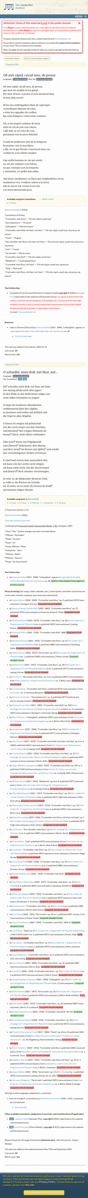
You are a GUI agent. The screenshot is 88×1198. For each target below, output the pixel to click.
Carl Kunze (17, 829)
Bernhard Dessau (19, 640)
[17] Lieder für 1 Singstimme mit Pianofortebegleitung (59, 930)
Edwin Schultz (18, 991)
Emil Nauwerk (18, 906)
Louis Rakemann (19, 955)
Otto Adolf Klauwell (21, 793)
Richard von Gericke (21, 697)
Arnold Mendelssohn (21, 873)
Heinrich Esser (18, 652)
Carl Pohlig (17, 930)
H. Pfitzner (34, 503)
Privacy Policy (47, 1181)
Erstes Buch (15, 581)
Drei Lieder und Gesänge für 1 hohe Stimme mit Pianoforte (38, 821)
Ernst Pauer (17, 914)
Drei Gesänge (62, 1072)
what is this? (32, 499)
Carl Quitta (17, 943)
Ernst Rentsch (18, 963)
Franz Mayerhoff (19, 861)
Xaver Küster (18, 841)
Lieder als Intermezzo (34, 581)
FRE (24, 379)
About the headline (13, 515)
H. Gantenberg (18, 689)
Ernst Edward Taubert (21, 1020)
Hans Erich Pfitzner (20, 922)
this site (29, 1184)
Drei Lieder (15, 692)
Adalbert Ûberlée (19, 1060)
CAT (20, 379)
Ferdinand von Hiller (21, 705)
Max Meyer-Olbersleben (23, 882)
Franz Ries (16, 971)
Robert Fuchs (18, 664)
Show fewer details (12, 58)
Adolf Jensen (17, 741)
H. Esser (12, 503)
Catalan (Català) (21, 1119)
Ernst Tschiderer (19, 1048)
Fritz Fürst (16, 677)
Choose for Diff (12, 364)
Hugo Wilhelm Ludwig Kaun (24, 765)
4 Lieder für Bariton (71, 971)
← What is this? (45, 199)
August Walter (18, 1072)
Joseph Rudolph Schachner (24, 979)
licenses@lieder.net (63, 39)
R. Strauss (61, 503)
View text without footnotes (17, 520)
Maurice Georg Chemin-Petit (25, 608)
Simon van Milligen (20, 894)
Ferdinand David (19, 620)
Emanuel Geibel (19, 577)
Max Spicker (17, 1003)
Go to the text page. (23, 336)
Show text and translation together (36, 58)
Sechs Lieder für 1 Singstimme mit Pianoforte (35, 680)
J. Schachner (48, 503)
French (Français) (21, 1127)
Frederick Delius (19, 632)
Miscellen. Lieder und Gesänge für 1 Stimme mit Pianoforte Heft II (51, 1051)
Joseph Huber (18, 729)
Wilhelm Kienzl (19, 781)
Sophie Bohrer (18, 600)
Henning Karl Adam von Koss (25, 805)
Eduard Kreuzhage (20, 817)
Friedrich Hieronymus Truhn (24, 1032)
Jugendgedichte (68, 577)
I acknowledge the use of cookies (44, 1192)
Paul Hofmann (18, 717)
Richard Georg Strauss (22, 1011)
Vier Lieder (58, 906)
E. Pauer (23, 503)
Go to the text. (21, 1107)
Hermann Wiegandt (21, 1080)
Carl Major (17, 849)
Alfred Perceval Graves (50, 1098)
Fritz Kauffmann (19, 753)
